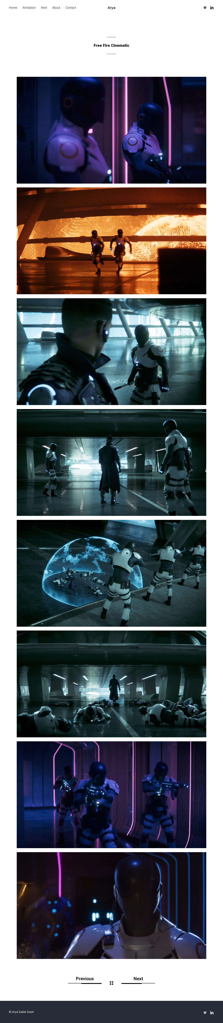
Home (13, 7)
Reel (44, 7)
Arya (112, 7)
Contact (71, 7)
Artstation (29, 7)
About (56, 7)
